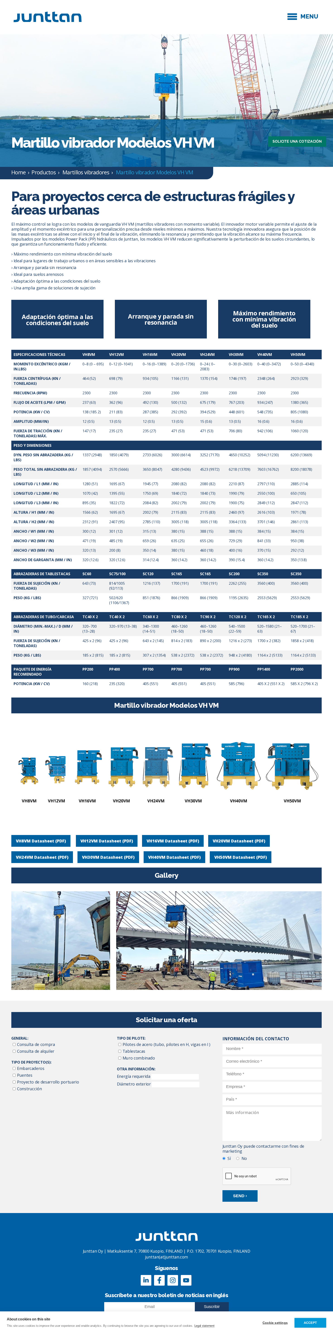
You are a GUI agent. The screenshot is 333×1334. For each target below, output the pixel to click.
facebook (159, 1280)
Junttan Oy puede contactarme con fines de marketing (263, 1149)
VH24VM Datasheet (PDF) (42, 857)
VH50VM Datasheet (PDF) (240, 857)
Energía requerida (133, 1076)
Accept (310, 1323)
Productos (43, 172)
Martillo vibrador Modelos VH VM (154, 172)
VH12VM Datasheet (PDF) (106, 841)
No (244, 1158)
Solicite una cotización (297, 141)
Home (18, 172)
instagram (173, 1280)
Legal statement (204, 1325)
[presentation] (256, 1176)
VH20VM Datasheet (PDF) (239, 841)
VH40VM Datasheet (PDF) (174, 857)
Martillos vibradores (86, 172)
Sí (229, 1158)
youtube (186, 1280)
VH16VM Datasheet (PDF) (173, 841)
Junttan (48, 16)
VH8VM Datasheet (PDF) (41, 841)
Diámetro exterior (134, 1084)
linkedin (146, 1280)
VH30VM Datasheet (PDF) (108, 857)
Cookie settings (275, 1323)
